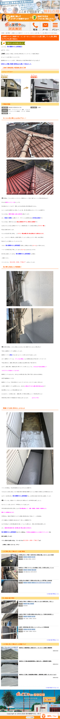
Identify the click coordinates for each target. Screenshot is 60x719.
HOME (2, 33)
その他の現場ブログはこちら (52, 687)
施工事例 (8, 33)
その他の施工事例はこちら (53, 593)
